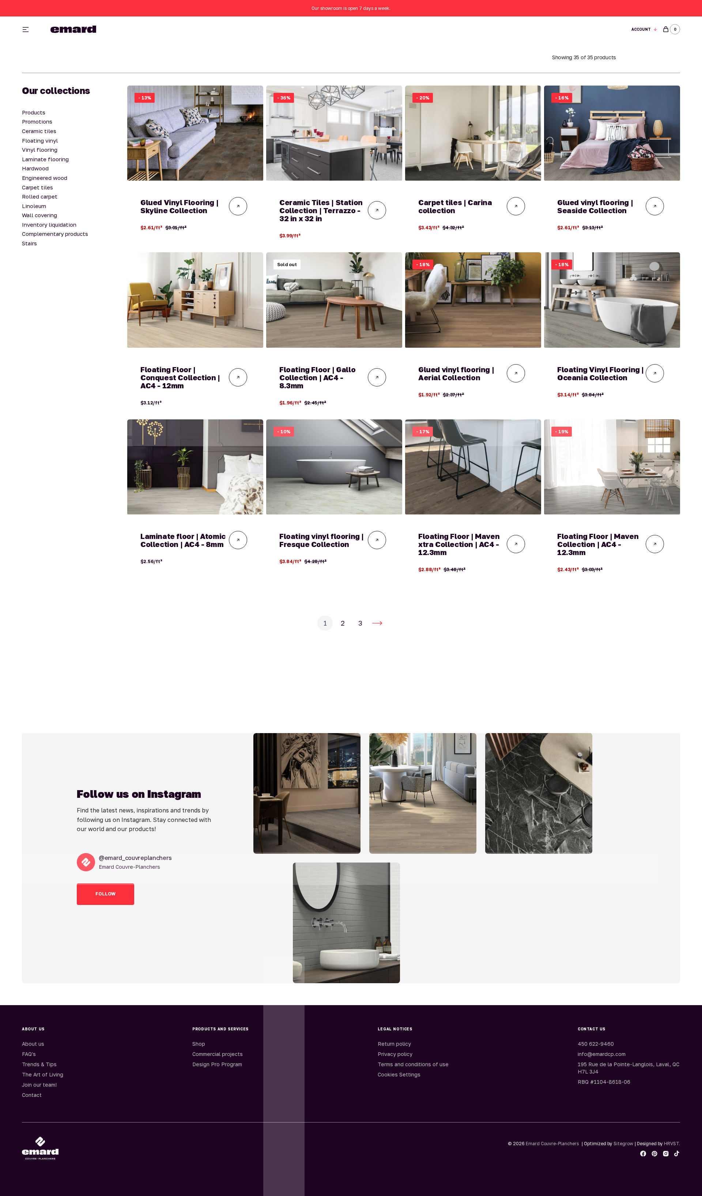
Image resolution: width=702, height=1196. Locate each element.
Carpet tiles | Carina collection (455, 206)
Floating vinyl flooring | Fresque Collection (321, 540)
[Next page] (377, 623)
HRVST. (672, 1143)
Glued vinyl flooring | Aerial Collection (456, 373)
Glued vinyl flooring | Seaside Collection (595, 206)
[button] (644, 29)
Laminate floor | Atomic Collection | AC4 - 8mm (183, 540)
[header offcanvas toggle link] (28, 29)
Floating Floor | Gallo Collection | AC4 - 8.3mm (317, 377)
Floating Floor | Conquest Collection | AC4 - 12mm (180, 377)
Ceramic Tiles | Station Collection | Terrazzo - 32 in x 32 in (321, 210)
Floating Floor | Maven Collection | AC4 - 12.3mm (597, 544)
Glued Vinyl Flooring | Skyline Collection (179, 206)
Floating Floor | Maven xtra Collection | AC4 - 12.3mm (458, 544)
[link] (195, 133)
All (432, 29)
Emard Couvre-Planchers (552, 1143)
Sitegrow (623, 1143)
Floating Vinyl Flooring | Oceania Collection (600, 373)
